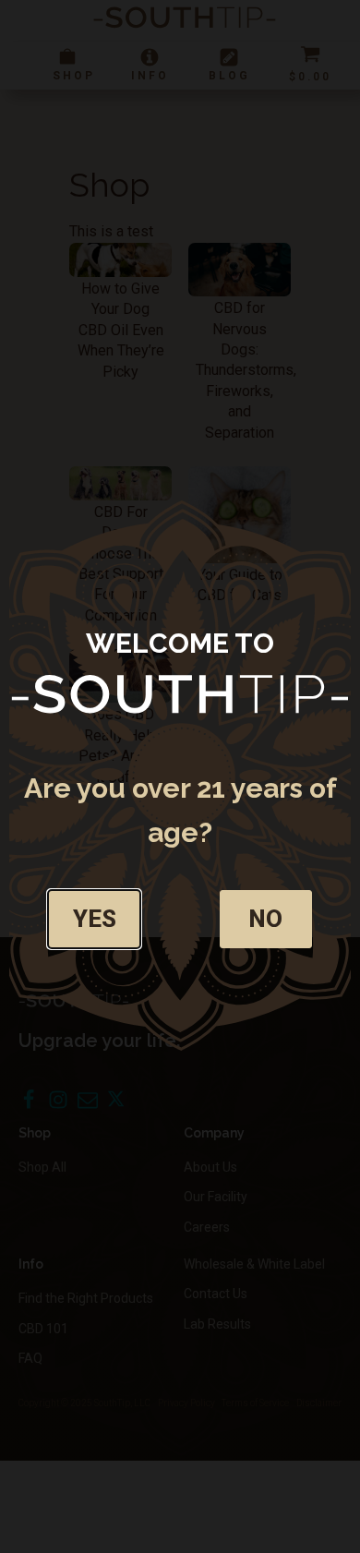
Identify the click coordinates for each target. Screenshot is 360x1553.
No (265, 919)
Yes (94, 919)
